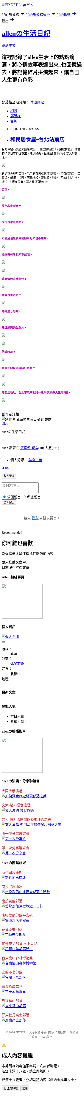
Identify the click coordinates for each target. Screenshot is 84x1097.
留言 (34, 448)
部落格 (15, 116)
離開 (25, 1088)
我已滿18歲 (10, 1088)
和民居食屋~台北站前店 (37, 139)
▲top (5, 467)
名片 (13, 121)
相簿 (13, 111)
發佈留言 (9, 502)
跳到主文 (9, 45)
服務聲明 (47, 1036)
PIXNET (20, 1032)
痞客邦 (25, 448)
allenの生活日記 (26, 33)
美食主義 (35, 460)
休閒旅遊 (37, 102)
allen (5, 423)
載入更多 (9, 476)
